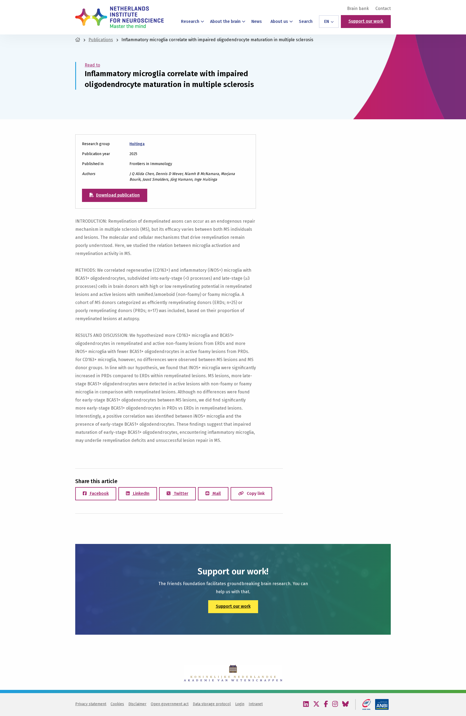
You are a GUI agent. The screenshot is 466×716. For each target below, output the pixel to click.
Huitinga (137, 144)
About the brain (225, 21)
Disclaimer (137, 704)
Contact (383, 8)
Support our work (365, 21)
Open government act (170, 704)
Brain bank (358, 8)
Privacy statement (90, 704)
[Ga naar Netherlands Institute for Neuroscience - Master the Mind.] (77, 39)
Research (190, 21)
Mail (216, 493)
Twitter (180, 493)
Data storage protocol (212, 704)
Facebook (99, 493)
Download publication (118, 195)
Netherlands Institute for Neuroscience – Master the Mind (119, 17)
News (256, 21)
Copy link (255, 493)
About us (279, 21)
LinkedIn (140, 493)
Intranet (256, 704)
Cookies (117, 704)
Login (239, 704)
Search (306, 21)
